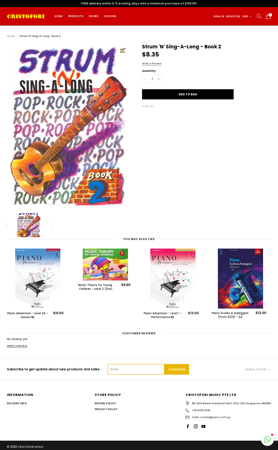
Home (59, 16)
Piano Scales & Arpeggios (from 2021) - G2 (230, 315)
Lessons (110, 16)
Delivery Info (17, 403)
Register (233, 16)
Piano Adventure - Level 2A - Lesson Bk (27, 315)
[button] (267, 439)
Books (94, 16)
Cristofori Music (31, 447)
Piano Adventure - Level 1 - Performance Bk (162, 315)
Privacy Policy (106, 409)
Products (76, 16)
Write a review (17, 346)
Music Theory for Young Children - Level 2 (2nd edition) (95, 287)
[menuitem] (58, 16)
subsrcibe (177, 369)
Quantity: (149, 71)
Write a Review (152, 63)
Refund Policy (105, 403)
